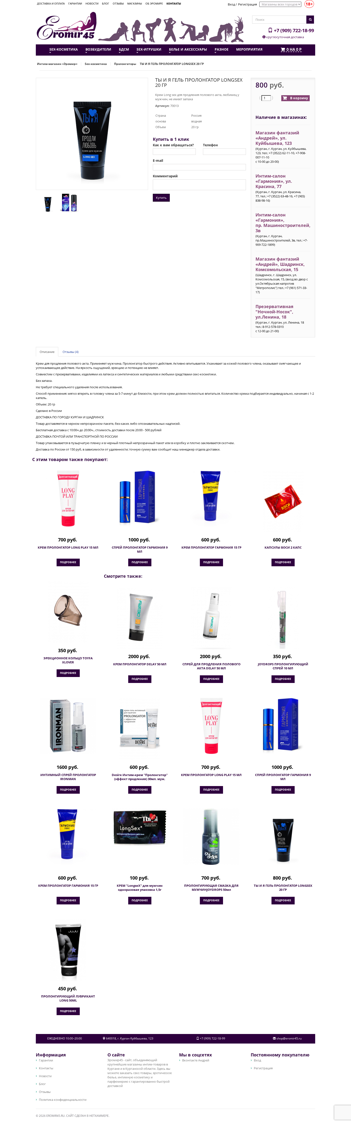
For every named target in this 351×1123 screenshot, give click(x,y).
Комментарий (165, 176)
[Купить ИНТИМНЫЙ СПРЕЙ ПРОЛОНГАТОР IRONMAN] (68, 726)
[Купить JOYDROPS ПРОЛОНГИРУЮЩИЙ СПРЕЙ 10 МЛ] (283, 618)
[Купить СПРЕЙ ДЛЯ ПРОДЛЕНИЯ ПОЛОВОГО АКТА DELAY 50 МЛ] (211, 618)
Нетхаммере (99, 1116)
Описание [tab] (47, 352)
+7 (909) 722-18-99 (293, 30)
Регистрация (247, 4)
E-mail (158, 160)
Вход (231, 4)
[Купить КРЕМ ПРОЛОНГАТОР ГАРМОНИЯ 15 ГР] (211, 498)
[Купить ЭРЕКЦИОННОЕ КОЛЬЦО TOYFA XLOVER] (68, 612)
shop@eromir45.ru (289, 1038)
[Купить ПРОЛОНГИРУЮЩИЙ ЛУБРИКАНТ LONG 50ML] (68, 950)
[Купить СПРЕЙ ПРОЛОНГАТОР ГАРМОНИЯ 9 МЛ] (140, 498)
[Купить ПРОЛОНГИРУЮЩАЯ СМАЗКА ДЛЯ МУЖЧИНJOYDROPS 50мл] (211, 836)
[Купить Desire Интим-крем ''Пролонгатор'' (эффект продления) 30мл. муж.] (140, 729)
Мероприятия (249, 49)
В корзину (298, 98)
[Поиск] (310, 20)
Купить (161, 197)
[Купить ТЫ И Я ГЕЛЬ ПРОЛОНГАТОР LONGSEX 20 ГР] (283, 836)
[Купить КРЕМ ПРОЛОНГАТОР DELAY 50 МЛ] (140, 618)
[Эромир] (66, 25)
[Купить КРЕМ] (140, 827)
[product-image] (46, 203)
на (294, 49)
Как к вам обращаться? (173, 145)
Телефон (210, 145)
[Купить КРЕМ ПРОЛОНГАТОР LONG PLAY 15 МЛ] (68, 498)
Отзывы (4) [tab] (71, 352)
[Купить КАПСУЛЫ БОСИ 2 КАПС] (283, 501)
